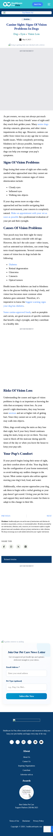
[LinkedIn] (29, 742)
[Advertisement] (26, 79)
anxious (12, 413)
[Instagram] (23, 742)
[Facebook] (12, 742)
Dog (15, 34)
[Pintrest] (35, 742)
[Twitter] (18, 742)
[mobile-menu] (48, 4)
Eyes (23, 34)
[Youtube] (41, 742)
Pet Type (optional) (14, 681)
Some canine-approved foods (17, 312)
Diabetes (13, 264)
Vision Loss (34, 34)
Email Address (13, 667)
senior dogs (43, 124)
